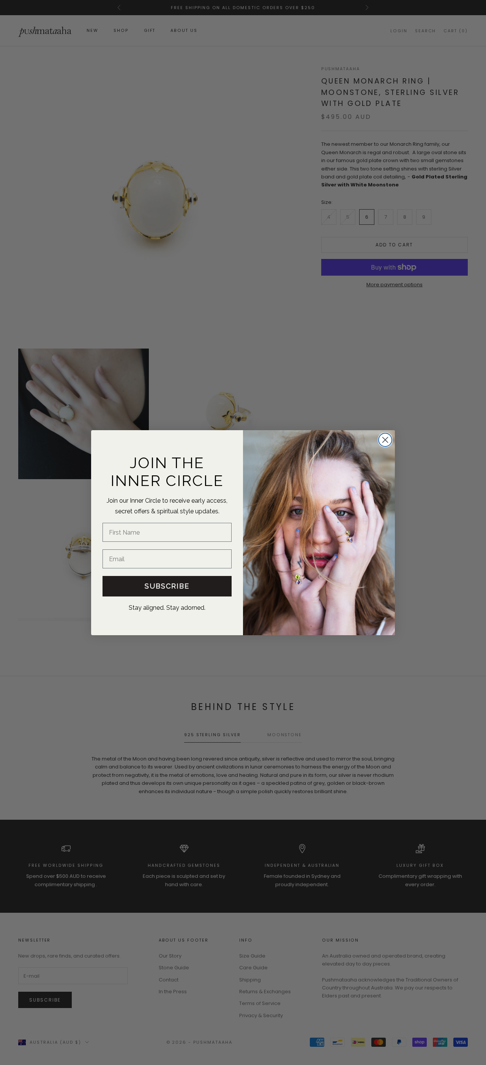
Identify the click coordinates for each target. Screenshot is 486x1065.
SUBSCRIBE (167, 586)
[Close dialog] (385, 440)
